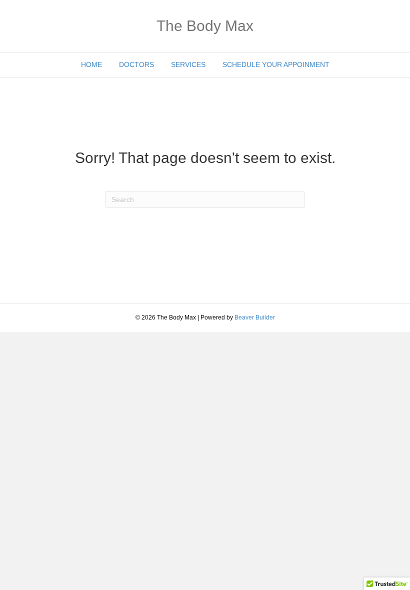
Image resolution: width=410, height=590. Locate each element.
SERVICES (188, 64)
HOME (91, 64)
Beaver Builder (254, 317)
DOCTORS (136, 64)
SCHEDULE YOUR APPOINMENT (276, 64)
